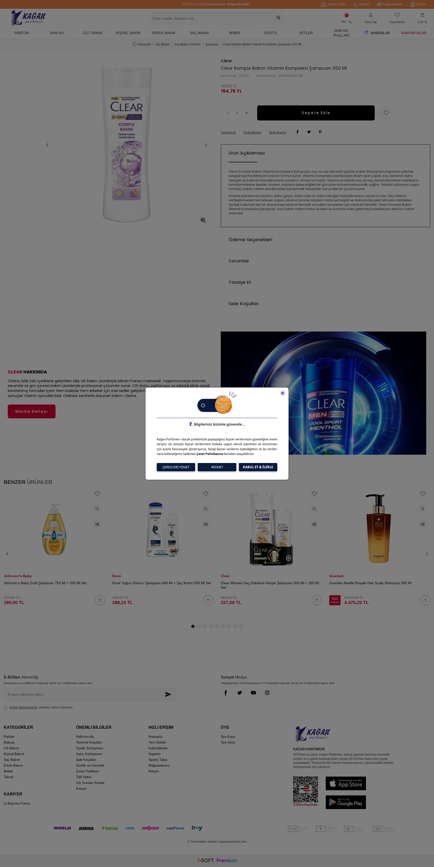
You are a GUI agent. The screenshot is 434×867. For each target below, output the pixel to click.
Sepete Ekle (316, 112)
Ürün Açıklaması (247, 153)
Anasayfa (144, 44)
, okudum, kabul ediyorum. (41, 707)
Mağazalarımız (393, 4)
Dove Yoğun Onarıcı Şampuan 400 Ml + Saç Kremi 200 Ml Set (161, 583)
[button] (47, 144)
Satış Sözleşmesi (89, 754)
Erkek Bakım (163, 33)
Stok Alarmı (277, 132)
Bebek (234, 33)
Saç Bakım (199, 33)
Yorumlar (239, 261)
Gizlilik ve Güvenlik (90, 765)
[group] (126, 144)
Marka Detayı (31, 411)
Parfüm (21, 33)
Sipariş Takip (337, 4)
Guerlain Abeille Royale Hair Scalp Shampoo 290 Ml (370, 583)
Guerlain (336, 576)
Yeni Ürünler (157, 742)
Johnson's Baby (18, 576)
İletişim (364, 4)
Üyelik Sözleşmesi (89, 748)
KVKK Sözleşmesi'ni (23, 707)
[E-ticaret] (217, 861)
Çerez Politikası (87, 771)
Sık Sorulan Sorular (90, 783)
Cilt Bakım (92, 33)
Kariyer (421, 4)
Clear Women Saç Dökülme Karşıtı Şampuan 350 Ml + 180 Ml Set (270, 585)
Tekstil (270, 33)
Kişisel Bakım (128, 33)
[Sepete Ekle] (100, 600)
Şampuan (212, 44)
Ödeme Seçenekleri (250, 239)
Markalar (380, 33)
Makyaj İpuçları (341, 33)
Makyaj (57, 33)
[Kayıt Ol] (169, 694)
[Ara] (278, 18)
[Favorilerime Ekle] (97, 494)
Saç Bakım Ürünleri (187, 44)
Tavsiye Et (228, 132)
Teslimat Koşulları (89, 742)
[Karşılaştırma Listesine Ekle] (97, 524)
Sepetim (154, 754)
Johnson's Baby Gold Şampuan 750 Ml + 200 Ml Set (45, 583)
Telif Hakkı (84, 777)
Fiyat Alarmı (252, 132)
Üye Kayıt (228, 737)
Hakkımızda (85, 737)
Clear (226, 61)
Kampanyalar (413, 33)
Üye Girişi (228, 742)
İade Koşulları (244, 303)
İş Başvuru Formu (17, 803)
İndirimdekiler (158, 748)
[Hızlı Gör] (97, 509)
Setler (306, 33)
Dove (116, 576)
